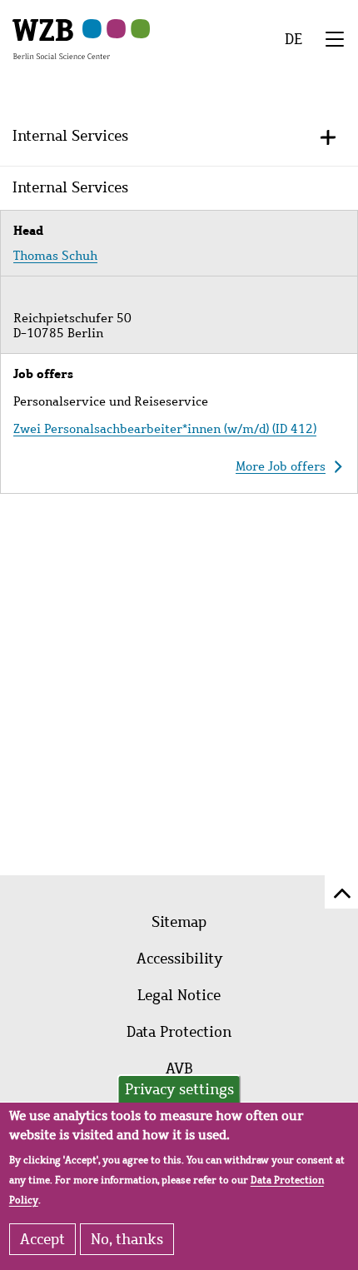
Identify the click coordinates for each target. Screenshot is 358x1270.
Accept (42, 1239)
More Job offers (281, 466)
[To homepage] (61, 38)
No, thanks (127, 1239)
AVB (179, 1068)
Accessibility (179, 959)
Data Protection (179, 1032)
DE (293, 39)
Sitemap (179, 922)
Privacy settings (179, 1089)
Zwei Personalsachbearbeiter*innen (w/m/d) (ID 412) (164, 429)
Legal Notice (179, 995)
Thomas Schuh (55, 255)
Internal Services (70, 136)
